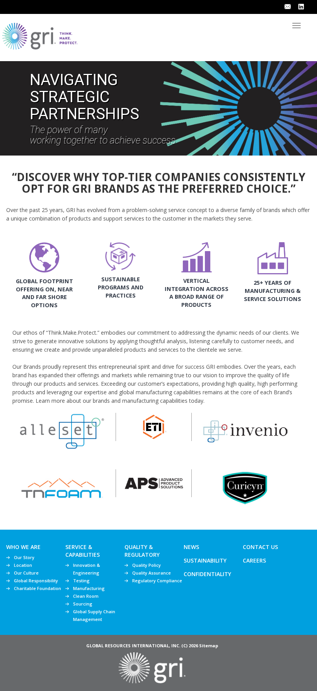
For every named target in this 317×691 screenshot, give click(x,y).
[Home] (39, 34)
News (191, 547)
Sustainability (205, 560)
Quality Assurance (151, 573)
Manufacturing (89, 588)
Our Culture (26, 573)
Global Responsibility (36, 580)
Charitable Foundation (37, 588)
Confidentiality (207, 574)
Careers (254, 560)
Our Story (24, 557)
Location (23, 565)
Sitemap (208, 645)
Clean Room (86, 596)
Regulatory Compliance (157, 580)
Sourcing (82, 604)
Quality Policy (146, 565)
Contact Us (260, 547)
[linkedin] (301, 6)
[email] (288, 6)
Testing (81, 580)
